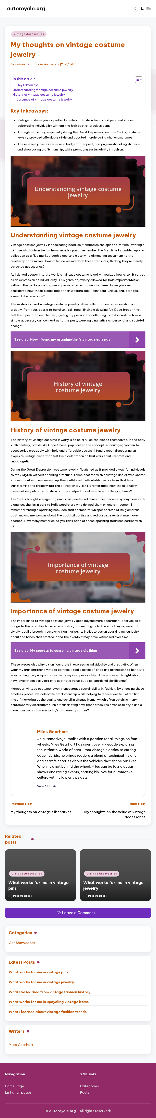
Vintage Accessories (29, 34)
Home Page (14, 1086)
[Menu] (148, 9)
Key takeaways (27, 85)
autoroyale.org (26, 8)
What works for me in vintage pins (38, 972)
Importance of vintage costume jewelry (42, 99)
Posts (84, 1092)
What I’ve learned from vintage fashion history (49, 992)
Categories (89, 1086)
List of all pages (18, 1092)
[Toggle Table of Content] (136, 79)
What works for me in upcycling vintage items (49, 1002)
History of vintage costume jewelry (39, 94)
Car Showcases (22, 943)
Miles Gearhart (52, 731)
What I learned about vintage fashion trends (48, 1012)
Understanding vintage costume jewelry (43, 90)
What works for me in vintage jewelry (41, 982)
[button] (46, 786)
